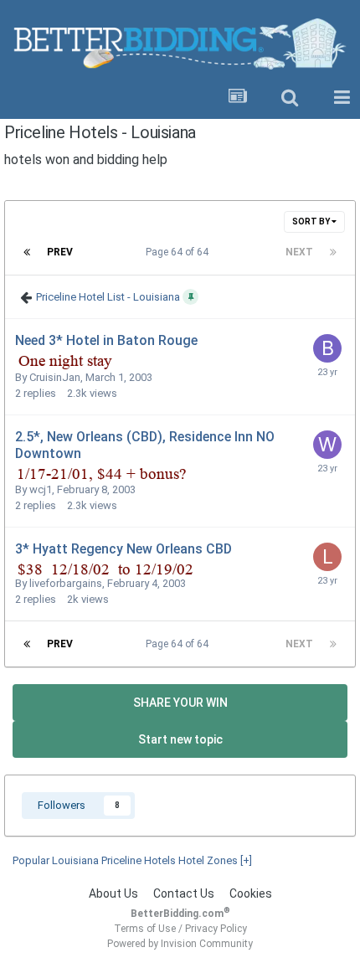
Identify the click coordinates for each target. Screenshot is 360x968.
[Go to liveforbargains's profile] (327, 557)
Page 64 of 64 (179, 252)
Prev (60, 252)
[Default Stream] (237, 98)
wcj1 (40, 489)
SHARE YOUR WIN (180, 702)
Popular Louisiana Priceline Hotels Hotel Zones (132, 860)
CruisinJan (54, 377)
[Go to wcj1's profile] (327, 444)
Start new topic (180, 739)
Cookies (250, 893)
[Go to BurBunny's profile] (327, 348)
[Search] (289, 98)
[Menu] (341, 98)
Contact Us (183, 893)
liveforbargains (65, 583)
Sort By (312, 221)
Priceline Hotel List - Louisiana (108, 296)
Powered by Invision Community (180, 944)
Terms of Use (145, 929)
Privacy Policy (216, 929)
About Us (113, 893)
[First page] (27, 252)
